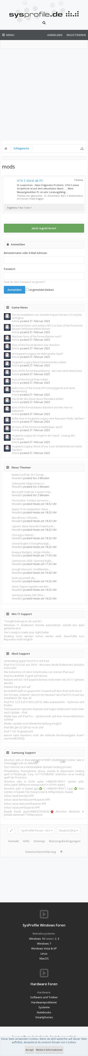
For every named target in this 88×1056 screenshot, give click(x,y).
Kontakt (13, 841)
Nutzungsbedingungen (65, 841)
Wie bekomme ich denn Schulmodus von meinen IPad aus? (39, 672)
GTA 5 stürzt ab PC (30, 181)
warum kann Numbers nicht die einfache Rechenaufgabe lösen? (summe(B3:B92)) (44, 736)
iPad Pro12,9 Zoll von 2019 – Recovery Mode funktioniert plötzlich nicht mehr (44, 666)
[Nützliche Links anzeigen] (82, 148)
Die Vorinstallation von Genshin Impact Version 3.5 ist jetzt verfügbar (47, 316)
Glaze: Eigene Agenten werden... (31, 586)
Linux (44, 953)
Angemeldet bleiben (41, 290)
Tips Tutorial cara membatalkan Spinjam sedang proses (37, 767)
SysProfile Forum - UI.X (35, 830)
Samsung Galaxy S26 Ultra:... (28, 595)
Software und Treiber (44, 997)
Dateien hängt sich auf (17, 687)
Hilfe (26, 841)
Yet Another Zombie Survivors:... (31, 500)
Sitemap (39, 841)
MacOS (44, 958)
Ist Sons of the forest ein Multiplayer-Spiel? (37, 427)
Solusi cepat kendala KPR (19, 796)
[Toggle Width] (11, 830)
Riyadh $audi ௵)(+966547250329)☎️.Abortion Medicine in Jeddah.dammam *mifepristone (44, 813)
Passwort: (10, 269)
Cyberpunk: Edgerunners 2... (29, 483)
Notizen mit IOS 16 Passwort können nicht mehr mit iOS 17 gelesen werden (44, 681)
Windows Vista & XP (44, 948)
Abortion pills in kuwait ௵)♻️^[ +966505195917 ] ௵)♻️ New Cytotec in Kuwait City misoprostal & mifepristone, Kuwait (44, 790)
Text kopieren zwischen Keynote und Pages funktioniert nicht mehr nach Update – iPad (44, 710)
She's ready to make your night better (26, 632)
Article (15, 321)
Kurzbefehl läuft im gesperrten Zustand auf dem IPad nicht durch (43, 691)
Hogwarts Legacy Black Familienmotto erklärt (39, 362)
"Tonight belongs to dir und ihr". (23, 621)
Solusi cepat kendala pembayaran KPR (27, 799)
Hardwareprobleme (44, 1002)
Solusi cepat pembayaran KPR (22, 807)
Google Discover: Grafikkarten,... (31, 569)
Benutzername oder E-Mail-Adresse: (25, 253)
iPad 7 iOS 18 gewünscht (18, 731)
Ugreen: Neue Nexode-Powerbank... (33, 526)
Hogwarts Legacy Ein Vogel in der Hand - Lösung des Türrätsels (43, 437)
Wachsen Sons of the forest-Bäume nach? (37, 336)
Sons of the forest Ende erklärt (30, 379)
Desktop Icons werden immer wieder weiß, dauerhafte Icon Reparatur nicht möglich (44, 637)
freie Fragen (36, 198)
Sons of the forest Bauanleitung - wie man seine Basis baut (47, 371)
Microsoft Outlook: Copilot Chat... (32, 492)
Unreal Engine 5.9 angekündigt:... (31, 543)
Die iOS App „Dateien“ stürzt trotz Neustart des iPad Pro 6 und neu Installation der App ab (44, 696)
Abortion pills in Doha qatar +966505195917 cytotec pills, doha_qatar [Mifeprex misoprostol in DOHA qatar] (44, 783)
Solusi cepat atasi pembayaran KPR (25, 803)
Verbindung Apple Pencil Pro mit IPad (26, 661)
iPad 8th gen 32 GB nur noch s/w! (23, 727)
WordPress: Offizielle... (25, 518)
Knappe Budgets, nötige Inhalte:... (32, 552)
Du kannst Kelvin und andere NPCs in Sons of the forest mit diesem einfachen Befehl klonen (47, 327)
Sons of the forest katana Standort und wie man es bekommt (42, 409)
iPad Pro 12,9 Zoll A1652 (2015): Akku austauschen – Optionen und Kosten (44, 703)
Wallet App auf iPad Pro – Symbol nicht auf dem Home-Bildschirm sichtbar (44, 718)
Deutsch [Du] (67, 830)
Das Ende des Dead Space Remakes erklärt (37, 399)
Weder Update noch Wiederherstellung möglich (33, 723)
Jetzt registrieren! (44, 228)
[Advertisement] (44, 95)
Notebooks (44, 1012)
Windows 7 (44, 943)
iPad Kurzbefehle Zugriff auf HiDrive (25, 676)
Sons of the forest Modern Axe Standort (36, 345)
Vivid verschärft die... (24, 578)
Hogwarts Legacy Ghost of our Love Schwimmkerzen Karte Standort (47, 448)
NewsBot (17, 478)
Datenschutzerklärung (40, 852)
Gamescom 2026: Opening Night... (32, 561)
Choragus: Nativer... (23, 535)
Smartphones (44, 1017)
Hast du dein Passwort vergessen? (24, 282)
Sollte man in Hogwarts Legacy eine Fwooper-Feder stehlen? (48, 418)
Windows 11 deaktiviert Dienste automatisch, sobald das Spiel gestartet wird (44, 626)
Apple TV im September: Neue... (31, 509)
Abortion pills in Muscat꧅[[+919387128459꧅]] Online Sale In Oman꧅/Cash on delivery (44, 761)
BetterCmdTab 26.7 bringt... (28, 475)
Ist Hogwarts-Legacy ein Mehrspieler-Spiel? (37, 354)
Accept (30, 1049)
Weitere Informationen (49, 1049)
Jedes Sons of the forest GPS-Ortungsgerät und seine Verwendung (43, 389)
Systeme (44, 1007)
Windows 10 (37, 939)
